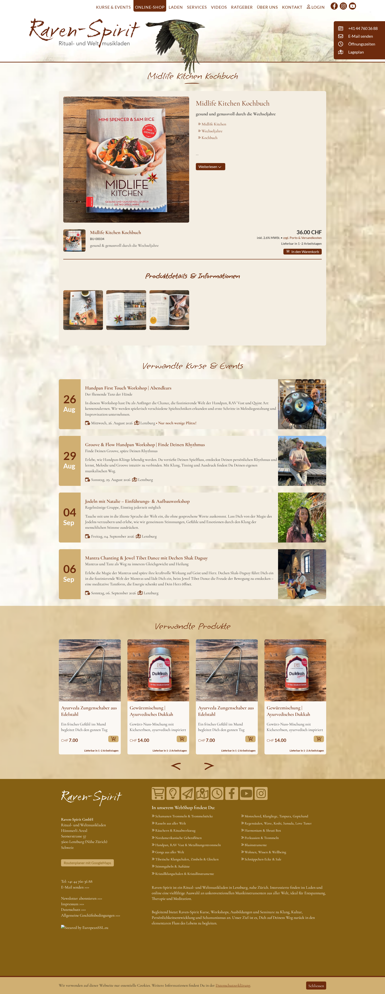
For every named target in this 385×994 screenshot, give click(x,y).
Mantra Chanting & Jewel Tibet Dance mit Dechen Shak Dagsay (146, 558)
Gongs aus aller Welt (169, 852)
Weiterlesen (208, 166)
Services (197, 7)
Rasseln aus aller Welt (170, 823)
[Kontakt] (202, 793)
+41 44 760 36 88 (80, 881)
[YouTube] (352, 6)
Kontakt (292, 7)
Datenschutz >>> (73, 909)
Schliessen (316, 985)
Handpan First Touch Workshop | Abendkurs (128, 388)
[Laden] (217, 793)
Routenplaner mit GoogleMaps (87, 863)
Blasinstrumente (256, 845)
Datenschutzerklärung (233, 985)
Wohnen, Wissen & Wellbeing (265, 852)
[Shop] (158, 793)
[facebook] (334, 6)
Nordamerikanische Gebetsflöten (178, 838)
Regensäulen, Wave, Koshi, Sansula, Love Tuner (278, 823)
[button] (175, 766)
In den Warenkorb (305, 251)
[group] (90, 696)
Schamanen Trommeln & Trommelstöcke (184, 816)
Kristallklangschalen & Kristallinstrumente (184, 874)
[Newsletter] (187, 793)
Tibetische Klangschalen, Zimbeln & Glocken (187, 859)
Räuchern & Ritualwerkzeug (175, 830)
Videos (219, 7)
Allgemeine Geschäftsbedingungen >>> (90, 915)
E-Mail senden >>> (75, 887)
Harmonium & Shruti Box (263, 830)
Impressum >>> (72, 903)
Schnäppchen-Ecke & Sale (263, 859)
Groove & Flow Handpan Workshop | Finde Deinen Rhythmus (145, 444)
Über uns (267, 7)
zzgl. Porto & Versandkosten (302, 238)
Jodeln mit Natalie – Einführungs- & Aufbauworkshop (137, 501)
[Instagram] (343, 6)
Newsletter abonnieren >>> (81, 898)
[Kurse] (172, 793)
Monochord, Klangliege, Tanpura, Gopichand (276, 816)
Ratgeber (242, 7)
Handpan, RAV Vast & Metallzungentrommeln (188, 845)
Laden (176, 7)
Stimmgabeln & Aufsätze (172, 866)
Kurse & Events (113, 7)
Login (318, 7)
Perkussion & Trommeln (262, 838)
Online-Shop (150, 7)
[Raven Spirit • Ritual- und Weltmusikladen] (84, 34)
